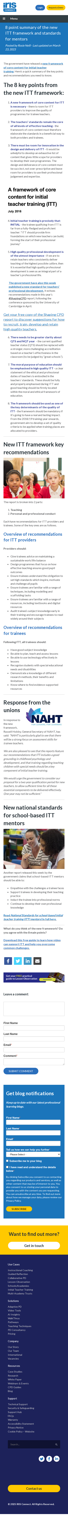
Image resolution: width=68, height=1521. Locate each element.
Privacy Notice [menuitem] (16, 1427)
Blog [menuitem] (10, 1391)
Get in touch (34, 1246)
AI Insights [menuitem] (14, 1314)
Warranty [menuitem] (13, 1419)
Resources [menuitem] (14, 1365)
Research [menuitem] (13, 1375)
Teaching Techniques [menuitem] (19, 1326)
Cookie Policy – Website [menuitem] (21, 1431)
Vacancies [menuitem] (13, 1358)
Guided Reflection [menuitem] (18, 1274)
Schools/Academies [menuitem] (18, 1285)
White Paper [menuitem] (15, 1379)
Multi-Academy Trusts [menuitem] (20, 1293)
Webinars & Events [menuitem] (18, 1383)
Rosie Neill (24, 45)
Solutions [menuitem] (13, 1300)
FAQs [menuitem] (11, 1415)
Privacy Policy (13, 1200)
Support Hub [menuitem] (15, 1412)
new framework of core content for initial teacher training (33, 67)
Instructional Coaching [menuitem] (20, 1270)
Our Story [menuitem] (13, 1346)
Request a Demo (56, 7)
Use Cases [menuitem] (14, 1264)
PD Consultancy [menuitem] (16, 1329)
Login (40, 7)
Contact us (34, 1488)
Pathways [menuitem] (13, 1322)
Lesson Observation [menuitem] (19, 1281)
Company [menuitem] (13, 1341)
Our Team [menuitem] (13, 1350)
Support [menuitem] (12, 1398)
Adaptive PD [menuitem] (15, 1306)
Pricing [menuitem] (11, 1333)
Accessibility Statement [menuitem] (21, 1423)
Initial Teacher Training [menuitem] (20, 1289)
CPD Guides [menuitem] (14, 1387)
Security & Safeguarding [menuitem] (21, 1408)
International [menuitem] (15, 1354)
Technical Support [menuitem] (18, 1404)
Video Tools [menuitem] (14, 1310)
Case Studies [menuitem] (15, 1371)
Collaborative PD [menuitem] (17, 1278)
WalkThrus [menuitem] (14, 1318)
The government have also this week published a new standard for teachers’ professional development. (34, 286)
